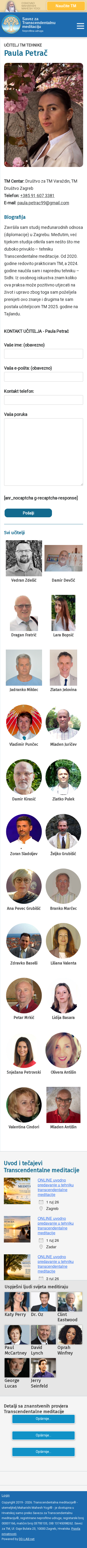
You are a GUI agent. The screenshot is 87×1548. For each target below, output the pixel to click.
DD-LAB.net (27, 1539)
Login (6, 1495)
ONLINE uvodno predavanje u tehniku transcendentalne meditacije (56, 1187)
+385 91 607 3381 (37, 195)
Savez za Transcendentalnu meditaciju (39, 23)
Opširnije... (43, 1419)
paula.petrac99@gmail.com (43, 202)
